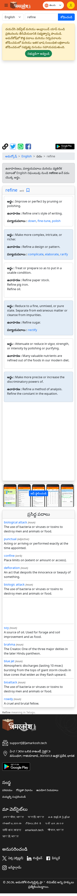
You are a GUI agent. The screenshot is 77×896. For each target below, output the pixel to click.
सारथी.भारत (10, 836)
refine (11, 190)
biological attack (15, 522)
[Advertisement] (38, 101)
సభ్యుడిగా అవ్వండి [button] (38, 54)
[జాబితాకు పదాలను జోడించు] (28, 190)
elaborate (52, 254)
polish (56, 221)
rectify (32, 330)
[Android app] (16, 766)
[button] (7, 495)
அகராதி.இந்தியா (59, 817)
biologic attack (14, 584)
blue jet (9, 661)
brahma (9, 644)
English (26, 156)
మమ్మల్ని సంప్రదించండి (14, 796)
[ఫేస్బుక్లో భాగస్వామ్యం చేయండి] (28, 146)
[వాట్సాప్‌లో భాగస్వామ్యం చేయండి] (21, 146)
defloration (12, 568)
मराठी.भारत (36, 817)
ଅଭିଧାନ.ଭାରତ (54, 823)
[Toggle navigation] (6, 5)
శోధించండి (66, 17)
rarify (64, 254)
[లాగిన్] (71, 5)
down (32, 221)
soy (6, 628)
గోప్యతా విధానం (24, 790)
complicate (36, 254)
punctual (10, 539)
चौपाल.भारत (55, 830)
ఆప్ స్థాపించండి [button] (38, 493)
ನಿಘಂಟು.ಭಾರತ (33, 823)
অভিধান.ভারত (11, 830)
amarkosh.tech (34, 830)
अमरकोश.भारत (13, 817)
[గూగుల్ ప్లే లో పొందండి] (65, 146)
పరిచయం (7, 790)
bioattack (10, 682)
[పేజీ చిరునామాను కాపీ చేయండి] (5, 146)
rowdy (8, 699)
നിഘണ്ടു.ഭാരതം (11, 823)
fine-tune (44, 221)
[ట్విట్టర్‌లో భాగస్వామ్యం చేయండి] (13, 146)
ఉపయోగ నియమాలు (47, 790)
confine (9, 556)
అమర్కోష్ (11, 156)
